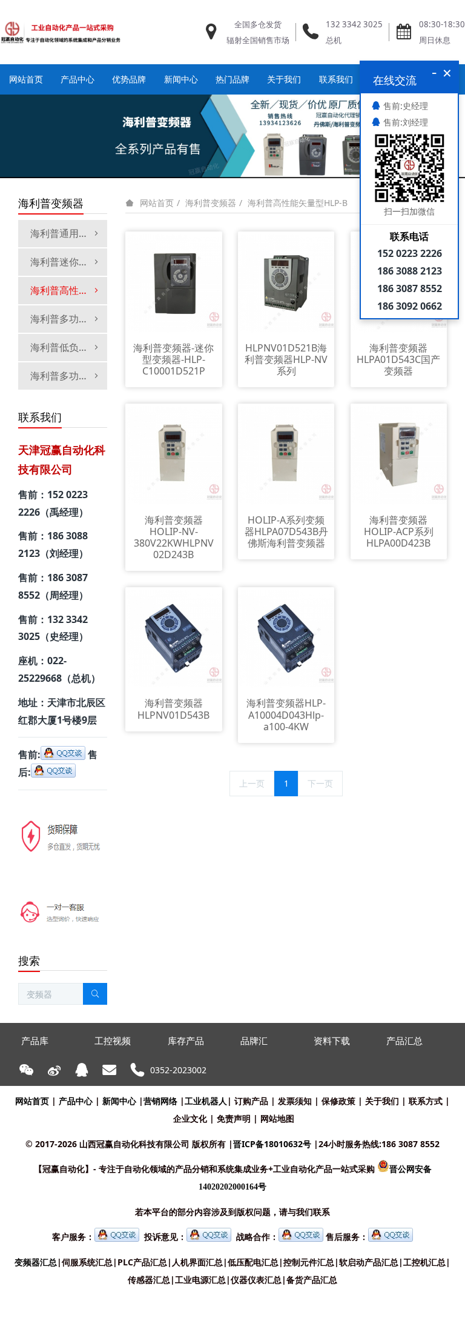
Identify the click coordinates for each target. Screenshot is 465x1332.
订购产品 (251, 1101)
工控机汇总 (424, 1262)
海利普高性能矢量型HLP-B (298, 202)
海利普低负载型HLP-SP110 (68, 347)
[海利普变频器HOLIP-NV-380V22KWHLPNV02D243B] (173, 454)
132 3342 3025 (354, 24)
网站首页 (26, 79)
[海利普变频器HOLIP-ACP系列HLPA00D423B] (399, 454)
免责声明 (234, 1118)
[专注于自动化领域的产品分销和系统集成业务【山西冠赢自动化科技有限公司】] (60, 32)
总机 (333, 40)
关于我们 (382, 1101)
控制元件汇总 (308, 1262)
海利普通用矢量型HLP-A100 (68, 233)
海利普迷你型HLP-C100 (68, 261)
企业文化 (190, 1118)
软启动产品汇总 (368, 1262)
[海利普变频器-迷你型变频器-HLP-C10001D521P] (173, 282)
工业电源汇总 (200, 1279)
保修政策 (338, 1101)
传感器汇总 (149, 1279)
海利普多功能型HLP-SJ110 (68, 375)
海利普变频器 (210, 202)
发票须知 (295, 1101)
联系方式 (426, 1101)
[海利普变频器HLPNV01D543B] (173, 638)
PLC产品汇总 (142, 1262)
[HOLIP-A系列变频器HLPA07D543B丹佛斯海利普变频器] (286, 454)
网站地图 (277, 1118)
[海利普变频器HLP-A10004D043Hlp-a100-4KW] (286, 638)
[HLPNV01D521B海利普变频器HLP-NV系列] (286, 282)
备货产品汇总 (311, 1279)
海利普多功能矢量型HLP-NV (68, 318)
